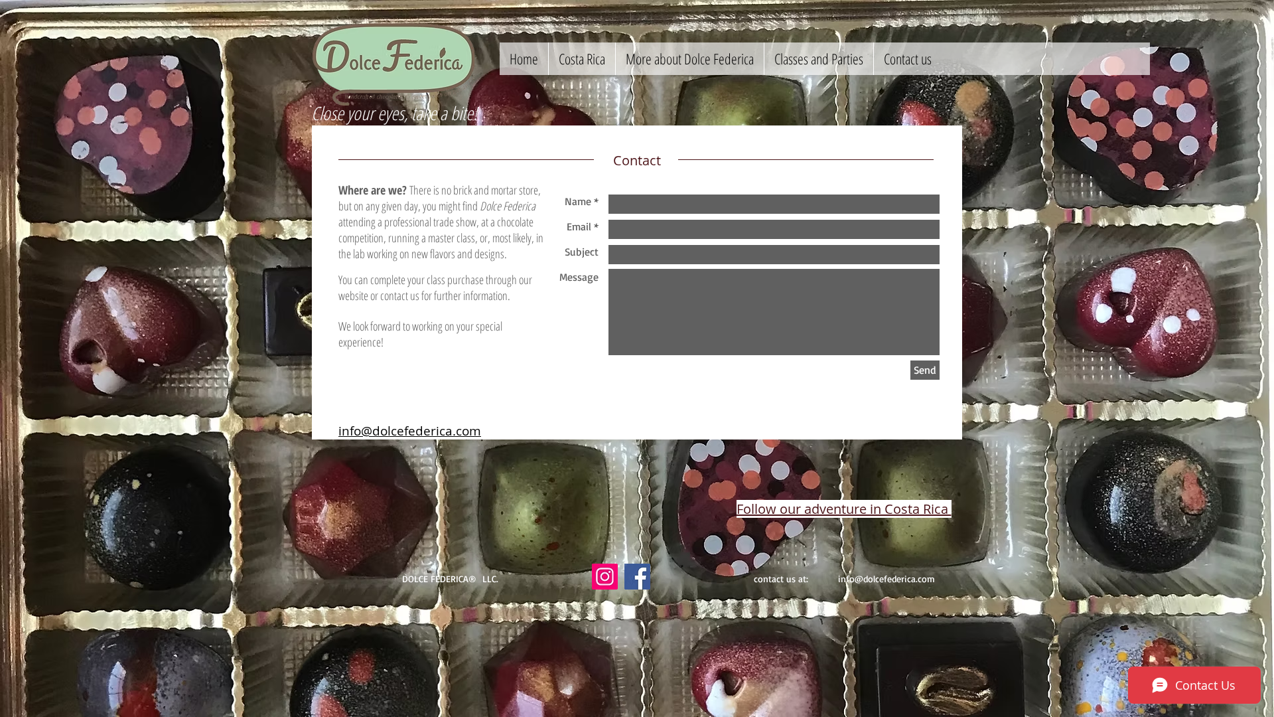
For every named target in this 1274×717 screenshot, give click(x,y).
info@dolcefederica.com (886, 578)
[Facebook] (637, 577)
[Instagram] (605, 577)
